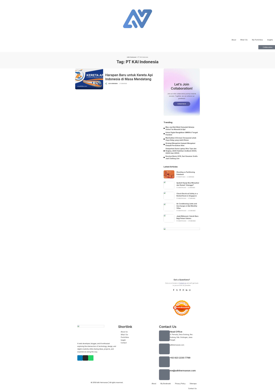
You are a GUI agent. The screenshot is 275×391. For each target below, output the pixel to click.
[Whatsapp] (90, 358)
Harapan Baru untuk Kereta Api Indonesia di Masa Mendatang (129, 77)
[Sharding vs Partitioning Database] (169, 174)
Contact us (182, 283)
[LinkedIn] (186, 290)
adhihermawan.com (177, 345)
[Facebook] (173, 290)
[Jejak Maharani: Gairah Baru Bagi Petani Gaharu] (169, 218)
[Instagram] (183, 290)
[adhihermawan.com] (164, 349)
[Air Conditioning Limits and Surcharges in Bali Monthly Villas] (169, 207)
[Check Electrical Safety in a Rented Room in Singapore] (169, 196)
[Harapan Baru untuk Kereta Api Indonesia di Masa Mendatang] (89, 78)
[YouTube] (189, 290)
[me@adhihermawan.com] (164, 374)
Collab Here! (181, 104)
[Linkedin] (80, 358)
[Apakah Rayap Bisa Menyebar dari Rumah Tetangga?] (169, 185)
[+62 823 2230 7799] (164, 361)
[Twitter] (177, 290)
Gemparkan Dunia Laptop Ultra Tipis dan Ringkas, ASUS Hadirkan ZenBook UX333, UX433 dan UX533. (181, 151)
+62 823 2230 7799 (180, 357)
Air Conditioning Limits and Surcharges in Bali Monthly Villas (186, 206)
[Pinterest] (180, 290)
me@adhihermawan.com (183, 370)
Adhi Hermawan (113, 83)
